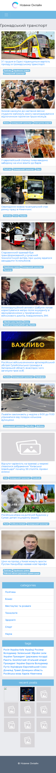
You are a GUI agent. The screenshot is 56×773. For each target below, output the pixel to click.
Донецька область (32, 670)
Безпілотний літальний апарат (30, 659)
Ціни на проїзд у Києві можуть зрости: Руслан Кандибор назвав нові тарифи (24, 562)
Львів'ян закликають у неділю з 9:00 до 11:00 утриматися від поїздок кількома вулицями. (27, 417)
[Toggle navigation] (6, 15)
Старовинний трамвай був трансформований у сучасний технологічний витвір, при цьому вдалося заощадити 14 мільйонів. (26, 256)
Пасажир (8, 270)
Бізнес (6, 123)
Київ (5, 478)
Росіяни (7, 377)
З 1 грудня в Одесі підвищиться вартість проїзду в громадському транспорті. (25, 63)
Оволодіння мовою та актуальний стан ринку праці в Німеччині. (24, 208)
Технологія (11, 612)
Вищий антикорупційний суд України (19, 325)
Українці (29, 649)
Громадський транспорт (14, 73)
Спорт (8, 626)
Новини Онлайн (30, 5)
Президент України (14, 663)
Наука (8, 633)
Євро (38, 169)
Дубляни (40, 426)
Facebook (36, 478)
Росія (15, 216)
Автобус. (31, 426)
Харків (25, 673)
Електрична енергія (42, 123)
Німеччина (36, 673)
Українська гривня (21, 70)
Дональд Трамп (12, 670)
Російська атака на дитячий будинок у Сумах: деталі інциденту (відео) (24, 516)
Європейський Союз (35, 666)
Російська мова (12, 673)
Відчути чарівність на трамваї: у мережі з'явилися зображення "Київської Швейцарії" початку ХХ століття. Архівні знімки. (24, 467)
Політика (7, 70)
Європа (30, 663)
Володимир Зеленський (17, 653)
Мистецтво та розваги (18, 605)
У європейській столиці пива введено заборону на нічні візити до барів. (24, 161)
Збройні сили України (13, 322)
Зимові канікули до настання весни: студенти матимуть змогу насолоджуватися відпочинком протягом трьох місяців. (27, 114)
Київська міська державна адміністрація (21, 573)
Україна (23, 216)
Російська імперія (17, 524)
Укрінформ (40, 377)
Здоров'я (10, 619)
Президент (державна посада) (30, 656)
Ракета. (7, 659)
